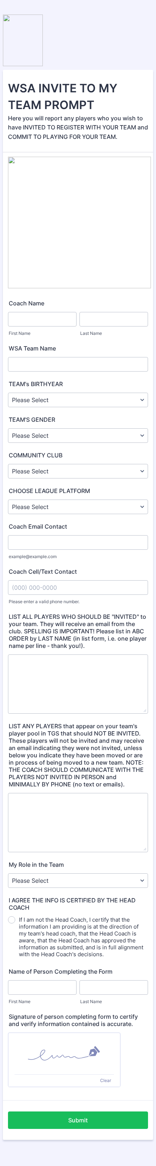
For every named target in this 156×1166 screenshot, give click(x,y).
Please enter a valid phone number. (44, 601)
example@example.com (33, 556)
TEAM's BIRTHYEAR (36, 384)
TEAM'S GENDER (32, 419)
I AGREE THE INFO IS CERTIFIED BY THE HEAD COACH (72, 904)
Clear (105, 1080)
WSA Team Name (32, 348)
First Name (19, 333)
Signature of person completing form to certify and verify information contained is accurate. (73, 1020)
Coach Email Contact (38, 526)
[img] (64, 1053)
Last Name (91, 333)
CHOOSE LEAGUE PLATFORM (49, 490)
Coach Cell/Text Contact (43, 571)
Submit (78, 1120)
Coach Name (26, 303)
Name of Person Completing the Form (60, 971)
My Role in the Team (36, 864)
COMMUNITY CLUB (35, 455)
